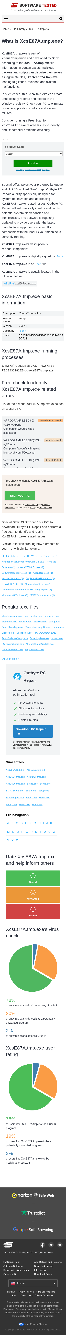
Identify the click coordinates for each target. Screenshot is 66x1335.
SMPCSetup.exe (15, 790)
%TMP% (8, 283)
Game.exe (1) (51, 556)
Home (5, 29)
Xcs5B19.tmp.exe (36, 769)
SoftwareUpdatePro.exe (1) (16, 572)
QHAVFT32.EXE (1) (12, 584)
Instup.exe (57, 638)
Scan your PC (20, 495)
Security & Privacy (43, 1266)
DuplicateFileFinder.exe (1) (40, 578)
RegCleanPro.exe (34, 649)
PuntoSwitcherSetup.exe (15, 638)
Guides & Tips (10, 1274)
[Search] (61, 19)
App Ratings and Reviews (48, 1262)
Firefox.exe (36, 616)
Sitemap (11, 1292)
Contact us (26, 1295)
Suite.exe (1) (8, 567)
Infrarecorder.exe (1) (13, 578)
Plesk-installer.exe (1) (13, 556)
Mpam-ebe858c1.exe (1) (15, 595)
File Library (18, 29)
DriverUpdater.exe (39, 638)
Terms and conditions (45, 1292)
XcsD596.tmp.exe (15, 783)
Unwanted (33, 898)
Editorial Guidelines (44, 1295)
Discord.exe (8, 632)
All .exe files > (10, 658)
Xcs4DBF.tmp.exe (36, 776)
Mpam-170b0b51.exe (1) (30, 567)
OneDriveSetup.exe (12, 649)
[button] (33, 18)
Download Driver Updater (16, 1270)
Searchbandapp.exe (12, 627)
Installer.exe (25, 621)
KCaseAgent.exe (15, 797)
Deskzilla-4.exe (24, 632)
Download (33, 163)
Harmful (33, 915)
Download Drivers (43, 1274)
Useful (33, 882)
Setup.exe (54, 621)
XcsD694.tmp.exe (15, 776)
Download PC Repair (31, 729)
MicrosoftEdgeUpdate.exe (40, 644)
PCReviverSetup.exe (13, 644)
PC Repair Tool (11, 1262)
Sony (60, 256)
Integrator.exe (51, 616)
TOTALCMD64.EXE (45, 632)
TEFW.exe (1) (34, 556)
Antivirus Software (13, 1266)
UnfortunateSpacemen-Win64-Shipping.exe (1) (27, 589)
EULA (39, 170)
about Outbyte (20, 170)
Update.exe (58, 627)
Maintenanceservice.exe (15, 616)
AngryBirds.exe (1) (43, 572)
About (14, 1295)
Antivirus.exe (40, 621)
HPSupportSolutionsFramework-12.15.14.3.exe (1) (29, 561)
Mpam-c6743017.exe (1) (38, 584)
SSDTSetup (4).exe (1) (42, 595)
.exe (38, 264)
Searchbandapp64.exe (37, 627)
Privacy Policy (46, 170)
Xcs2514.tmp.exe (15, 769)
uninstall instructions (31, 170)
